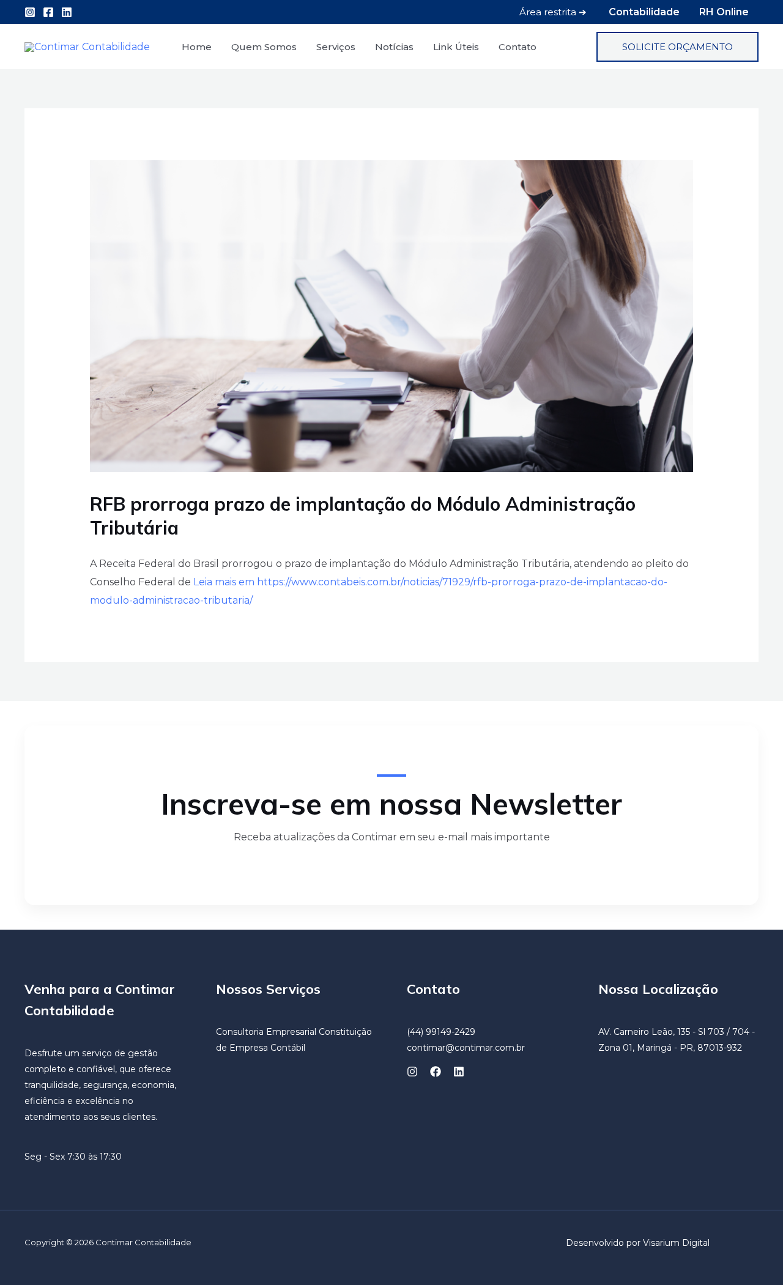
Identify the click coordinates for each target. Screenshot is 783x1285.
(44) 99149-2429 (441, 1031)
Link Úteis (456, 47)
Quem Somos (264, 47)
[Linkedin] (66, 12)
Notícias (394, 47)
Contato (517, 47)
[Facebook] (48, 12)
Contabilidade (644, 12)
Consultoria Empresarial (266, 1031)
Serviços (335, 47)
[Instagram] (29, 12)
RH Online (724, 12)
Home (197, 47)
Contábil (287, 1047)
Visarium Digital (676, 1242)
